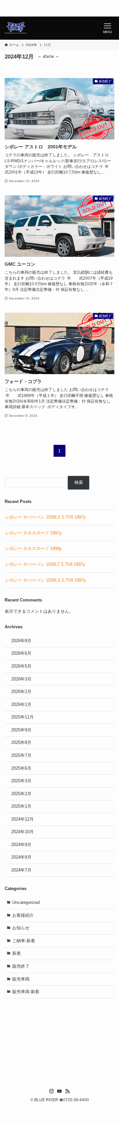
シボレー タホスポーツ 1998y (33, 548)
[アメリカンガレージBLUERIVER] (15, 28)
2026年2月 (21, 691)
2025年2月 (21, 793)
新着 (16, 953)
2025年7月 (21, 755)
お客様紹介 (23, 915)
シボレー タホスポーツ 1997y (33, 532)
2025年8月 (21, 742)
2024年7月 (21, 870)
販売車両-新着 (25, 991)
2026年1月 (21, 704)
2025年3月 (21, 780)
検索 (78, 482)
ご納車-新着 (23, 940)
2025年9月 (21, 729)
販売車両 (20, 979)
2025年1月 (21, 806)
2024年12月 (22, 819)
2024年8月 (21, 857)
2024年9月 (21, 844)
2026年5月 (21, 666)
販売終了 (20, 966)
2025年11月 (22, 717)
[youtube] (59, 1091)
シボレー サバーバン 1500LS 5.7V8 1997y (45, 517)
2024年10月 (22, 831)
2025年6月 (21, 768)
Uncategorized (26, 902)
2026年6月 (21, 653)
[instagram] (52, 1091)
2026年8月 (21, 640)
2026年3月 (21, 679)
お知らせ (20, 927)
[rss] (67, 1091)
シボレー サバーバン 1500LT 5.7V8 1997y (45, 564)
